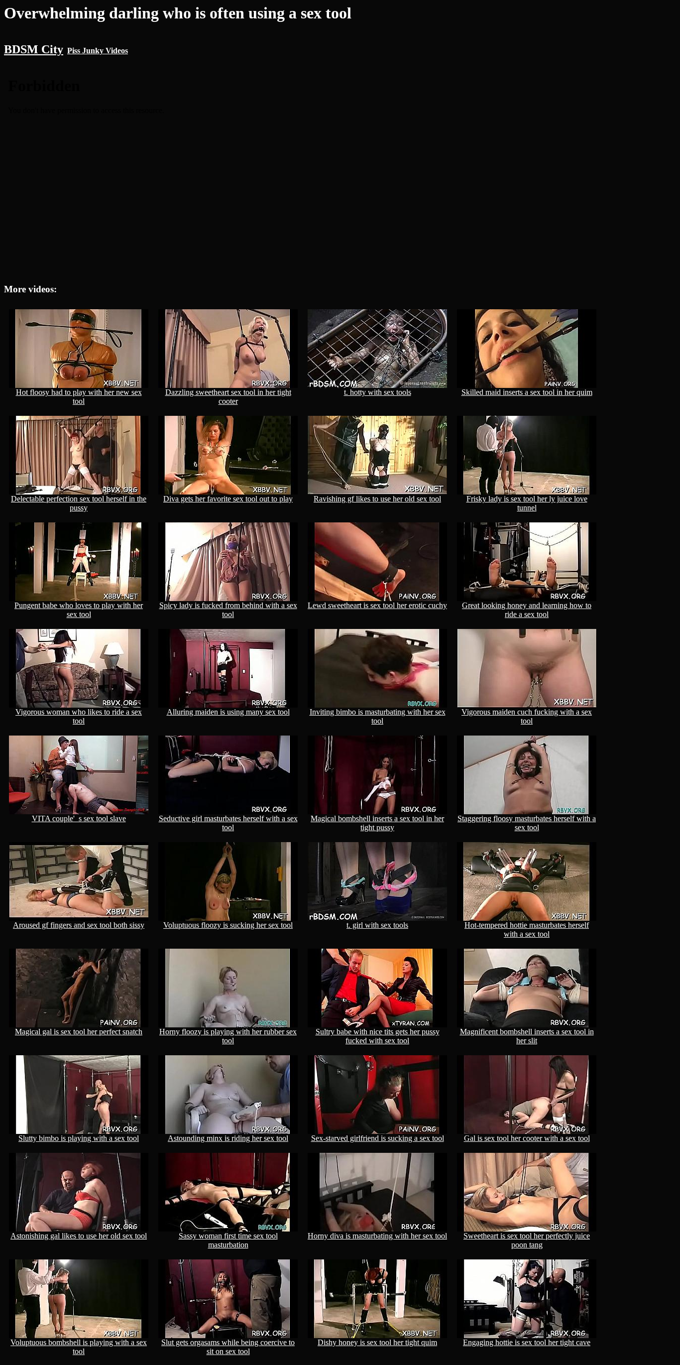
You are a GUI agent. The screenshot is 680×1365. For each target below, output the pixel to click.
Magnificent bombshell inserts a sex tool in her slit (527, 1036)
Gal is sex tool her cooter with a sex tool (527, 1138)
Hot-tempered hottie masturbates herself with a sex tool (526, 929)
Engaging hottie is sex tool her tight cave (526, 1342)
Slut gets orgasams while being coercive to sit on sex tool (228, 1347)
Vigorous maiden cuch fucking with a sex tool (526, 716)
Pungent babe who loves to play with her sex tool (78, 610)
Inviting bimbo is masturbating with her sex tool (378, 716)
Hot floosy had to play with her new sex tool (79, 396)
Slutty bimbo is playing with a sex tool (78, 1138)
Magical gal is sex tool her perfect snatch (78, 1031)
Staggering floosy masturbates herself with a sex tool (526, 823)
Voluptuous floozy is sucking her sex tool (228, 925)
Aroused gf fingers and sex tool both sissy (78, 925)
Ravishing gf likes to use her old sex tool (377, 499)
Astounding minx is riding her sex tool (228, 1138)
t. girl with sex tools (377, 925)
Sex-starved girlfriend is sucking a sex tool (377, 1138)
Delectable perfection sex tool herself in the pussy (78, 503)
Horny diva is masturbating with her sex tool (377, 1236)
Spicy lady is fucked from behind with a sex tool (228, 610)
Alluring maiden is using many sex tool (228, 712)
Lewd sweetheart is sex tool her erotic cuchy (377, 605)
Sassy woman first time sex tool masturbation (228, 1240)
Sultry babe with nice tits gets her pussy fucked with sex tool (378, 1036)
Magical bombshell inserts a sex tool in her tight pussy (377, 823)
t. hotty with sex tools (377, 392)
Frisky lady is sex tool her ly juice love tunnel (526, 503)
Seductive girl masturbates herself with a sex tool (228, 823)
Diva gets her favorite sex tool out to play (228, 499)
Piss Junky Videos (97, 50)
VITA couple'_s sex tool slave (79, 818)
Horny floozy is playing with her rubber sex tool (228, 1036)
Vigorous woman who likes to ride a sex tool (78, 716)
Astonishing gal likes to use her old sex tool (78, 1236)
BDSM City (33, 49)
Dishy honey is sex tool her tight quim (377, 1342)
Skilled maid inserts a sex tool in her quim (526, 392)
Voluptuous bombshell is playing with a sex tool (78, 1347)
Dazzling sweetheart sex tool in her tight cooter (228, 396)
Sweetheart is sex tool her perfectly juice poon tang (526, 1240)
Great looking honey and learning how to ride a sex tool (526, 610)
